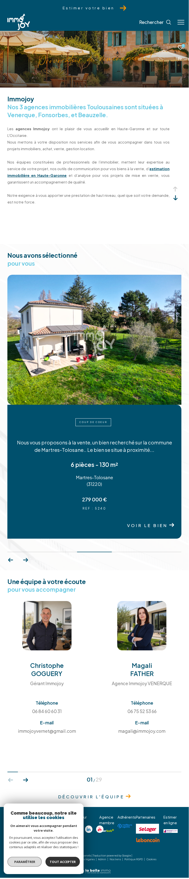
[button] (25, 560)
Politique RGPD (133, 859)
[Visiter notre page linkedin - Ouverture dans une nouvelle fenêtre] (88, 829)
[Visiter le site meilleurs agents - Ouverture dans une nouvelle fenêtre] (124, 826)
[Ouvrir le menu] (181, 22)
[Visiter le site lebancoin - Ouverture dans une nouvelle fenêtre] (148, 840)
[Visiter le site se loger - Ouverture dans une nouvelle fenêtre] (147, 829)
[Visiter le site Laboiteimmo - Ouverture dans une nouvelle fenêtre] (94, 867)
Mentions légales (84, 859)
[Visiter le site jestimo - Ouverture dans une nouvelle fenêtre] (170, 831)
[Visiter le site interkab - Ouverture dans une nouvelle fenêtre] (106, 830)
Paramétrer (24, 862)
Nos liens (115, 859)
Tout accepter (63, 862)
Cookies (151, 859)
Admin (102, 859)
